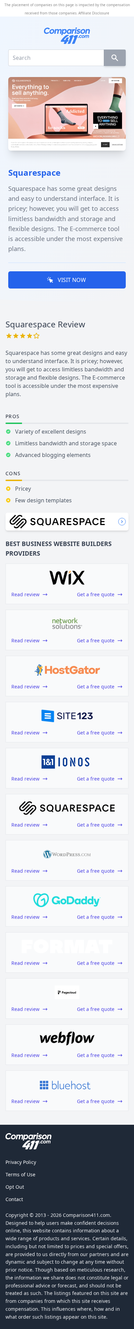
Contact (14, 1199)
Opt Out (14, 1187)
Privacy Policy (20, 1162)
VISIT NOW (72, 280)
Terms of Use (20, 1174)
